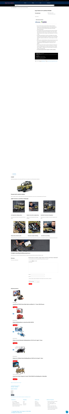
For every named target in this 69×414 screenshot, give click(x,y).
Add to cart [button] (15, 307)
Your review (30, 262)
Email (30, 276)
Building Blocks (15, 7)
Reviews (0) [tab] (14, 174)
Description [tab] (14, 173)
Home (25, 2)
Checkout (48, 2)
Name (30, 274)
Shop (33, 2)
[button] (1, 3)
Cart (40, 2)
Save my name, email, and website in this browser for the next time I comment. (40, 278)
